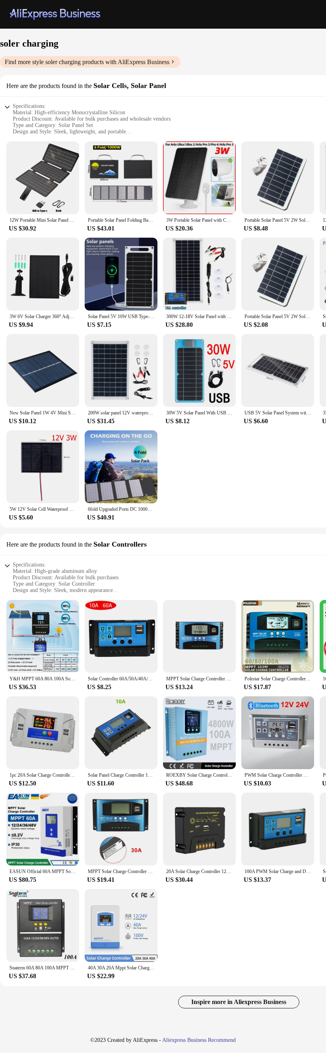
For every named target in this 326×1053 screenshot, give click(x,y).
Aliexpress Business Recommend (199, 1040)
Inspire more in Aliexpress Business (238, 1001)
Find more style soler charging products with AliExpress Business (87, 62)
